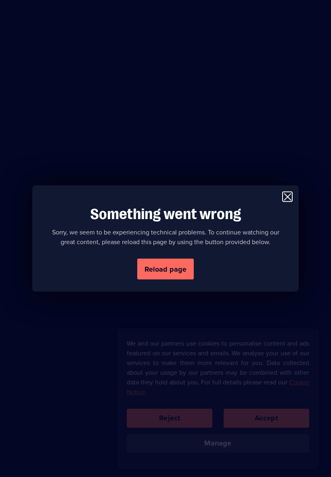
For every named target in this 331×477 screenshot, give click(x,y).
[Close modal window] (287, 197)
